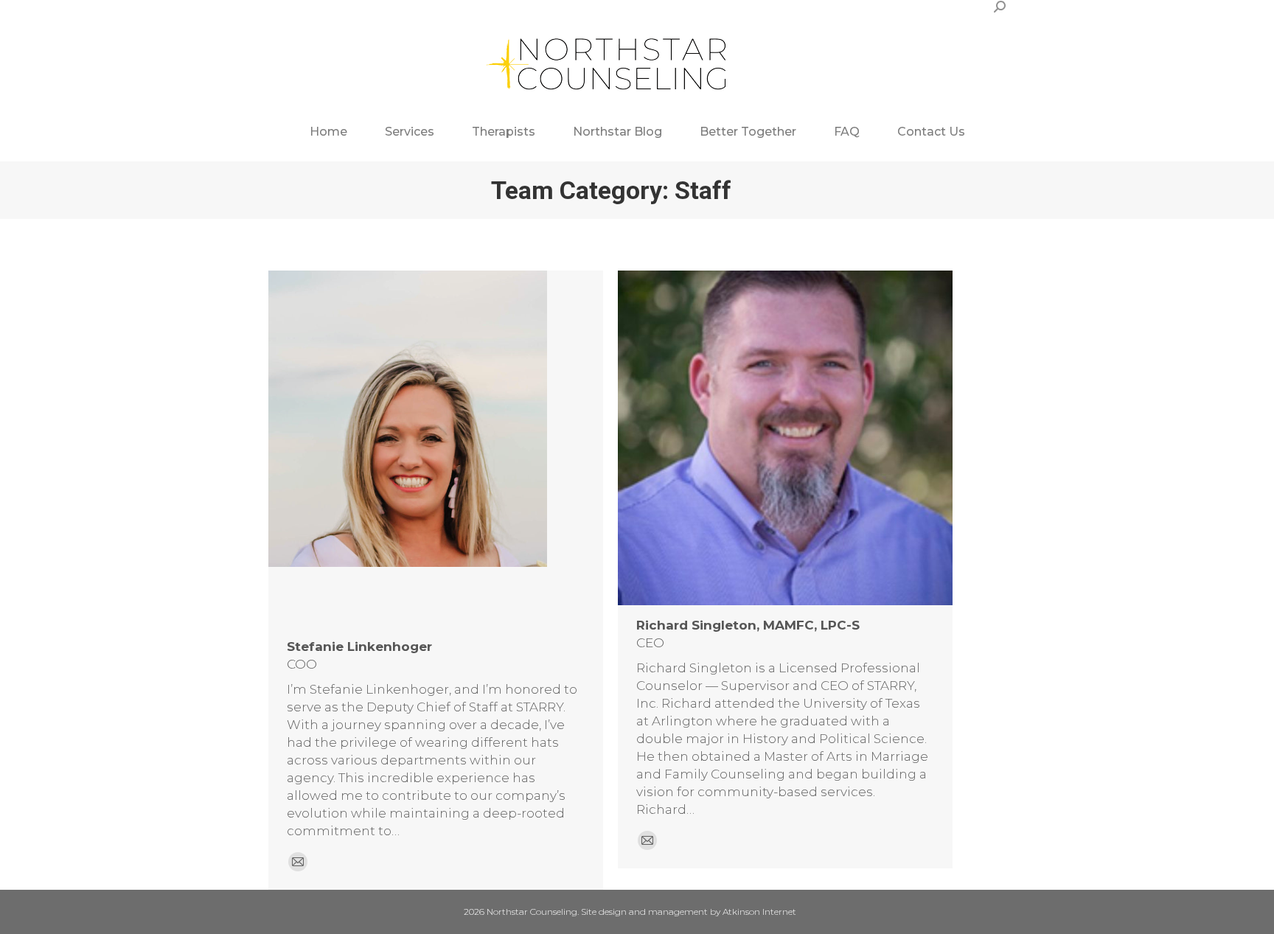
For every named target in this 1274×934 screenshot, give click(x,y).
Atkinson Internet (759, 911)
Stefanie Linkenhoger (359, 646)
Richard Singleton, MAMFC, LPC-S (748, 625)
